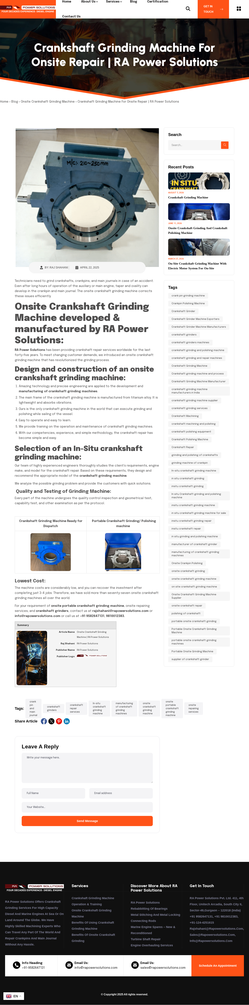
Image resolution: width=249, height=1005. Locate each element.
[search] (225, 145)
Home (4, 101)
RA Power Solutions (145, 902)
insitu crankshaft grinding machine (193, 505)
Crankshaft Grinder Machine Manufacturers (199, 327)
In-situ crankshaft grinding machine (99, 708)
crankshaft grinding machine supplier (195, 400)
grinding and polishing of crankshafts (195, 455)
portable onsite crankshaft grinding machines (194, 642)
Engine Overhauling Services (152, 945)
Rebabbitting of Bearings (149, 908)
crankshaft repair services (76, 708)
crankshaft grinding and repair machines (197, 358)
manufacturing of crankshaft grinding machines (124, 708)
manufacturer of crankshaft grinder (194, 544)
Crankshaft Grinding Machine (188, 197)
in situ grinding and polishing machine (195, 536)
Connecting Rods (143, 921)
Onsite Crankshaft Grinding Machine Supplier (194, 596)
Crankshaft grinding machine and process (198, 373)
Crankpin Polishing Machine (188, 303)
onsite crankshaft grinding (188, 571)
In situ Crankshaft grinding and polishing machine (196, 496)
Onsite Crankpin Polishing (187, 563)
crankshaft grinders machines (190, 342)
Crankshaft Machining (185, 416)
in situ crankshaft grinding (188, 478)
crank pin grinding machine (188, 295)
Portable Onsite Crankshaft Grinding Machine (194, 631)
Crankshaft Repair (183, 447)
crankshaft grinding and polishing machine (198, 350)
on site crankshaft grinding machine (194, 586)
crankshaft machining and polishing (194, 424)
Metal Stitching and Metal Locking (155, 914)
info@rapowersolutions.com (96, 967)
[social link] (44, 721)
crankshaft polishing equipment (191, 431)
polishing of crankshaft (186, 613)
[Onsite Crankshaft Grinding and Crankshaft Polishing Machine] (199, 211)
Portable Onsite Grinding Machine (192, 651)
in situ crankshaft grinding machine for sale (199, 513)
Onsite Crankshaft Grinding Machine (48, 101)
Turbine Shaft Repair (146, 939)
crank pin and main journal (33, 709)
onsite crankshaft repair (187, 605)
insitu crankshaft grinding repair (192, 521)
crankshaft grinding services (190, 408)
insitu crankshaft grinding (188, 486)
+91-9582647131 (33, 967)
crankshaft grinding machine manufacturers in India (190, 391)
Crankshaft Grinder (183, 311)
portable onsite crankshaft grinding (194, 621)
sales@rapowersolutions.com (162, 967)
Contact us (71, 16)
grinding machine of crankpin (190, 463)
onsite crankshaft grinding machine (149, 708)
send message (87, 821)
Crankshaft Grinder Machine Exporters (195, 319)
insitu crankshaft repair (186, 528)
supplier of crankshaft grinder (190, 659)
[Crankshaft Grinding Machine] (199, 180)
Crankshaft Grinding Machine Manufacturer (199, 381)
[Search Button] (188, 9)
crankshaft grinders (53, 708)
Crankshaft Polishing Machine (190, 439)
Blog (14, 101)
